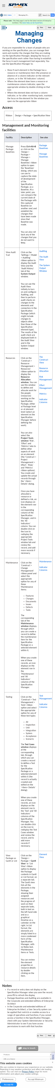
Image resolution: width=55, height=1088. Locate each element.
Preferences (8, 1079)
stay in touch (29, 1048)
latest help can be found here (32, 23)
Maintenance (45, 562)
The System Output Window (44, 268)
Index (10, 15)
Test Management (45, 697)
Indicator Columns (43, 401)
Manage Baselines (43, 155)
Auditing (43, 251)
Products (7, 1054)
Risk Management (45, 378)
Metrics (42, 394)
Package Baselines (43, 147)
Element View (43, 855)
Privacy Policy (28, 1071)
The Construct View (43, 360)
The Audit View (43, 258)
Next (49, 27)
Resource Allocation (44, 369)
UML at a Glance (9, 1059)
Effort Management (45, 386)
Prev (41, 27)
